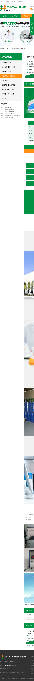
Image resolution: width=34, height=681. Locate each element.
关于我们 (14, 16)
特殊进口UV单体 (7, 71)
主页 (8, 48)
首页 (4, 16)
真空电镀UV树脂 (7, 62)
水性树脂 (5, 80)
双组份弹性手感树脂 (8, 85)
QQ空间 (30, 604)
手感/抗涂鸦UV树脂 (8, 89)
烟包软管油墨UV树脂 (8, 67)
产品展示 (26, 16)
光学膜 (4, 98)
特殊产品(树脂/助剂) (21, 48)
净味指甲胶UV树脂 (8, 94)
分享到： (26, 604)
